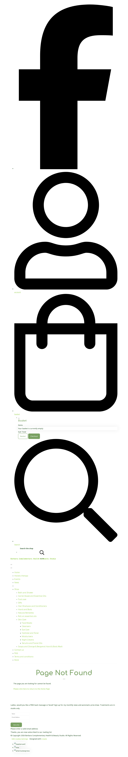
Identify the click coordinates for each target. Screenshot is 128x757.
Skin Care (22, 619)
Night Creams (28, 640)
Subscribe (16, 725)
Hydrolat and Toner (30, 633)
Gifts (20, 603)
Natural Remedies (26, 613)
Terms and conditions (23, 657)
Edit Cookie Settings (20, 739)
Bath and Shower (25, 593)
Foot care (22, 599)
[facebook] (65, 168)
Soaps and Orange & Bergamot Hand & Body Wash (40, 646)
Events (17, 579)
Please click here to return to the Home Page (31, 689)
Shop (16, 589)
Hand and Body (25, 609)
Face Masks (27, 623)
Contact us (19, 650)
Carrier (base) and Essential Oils (32, 596)
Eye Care (25, 630)
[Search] (42, 552)
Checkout (34, 436)
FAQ (16, 653)
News (16, 582)
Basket (23, 436)
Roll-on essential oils (27, 616)
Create (44, 739)
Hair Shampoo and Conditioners (32, 606)
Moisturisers (27, 636)
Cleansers (26, 626)
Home (17, 572)
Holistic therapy (21, 576)
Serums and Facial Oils (32, 643)
